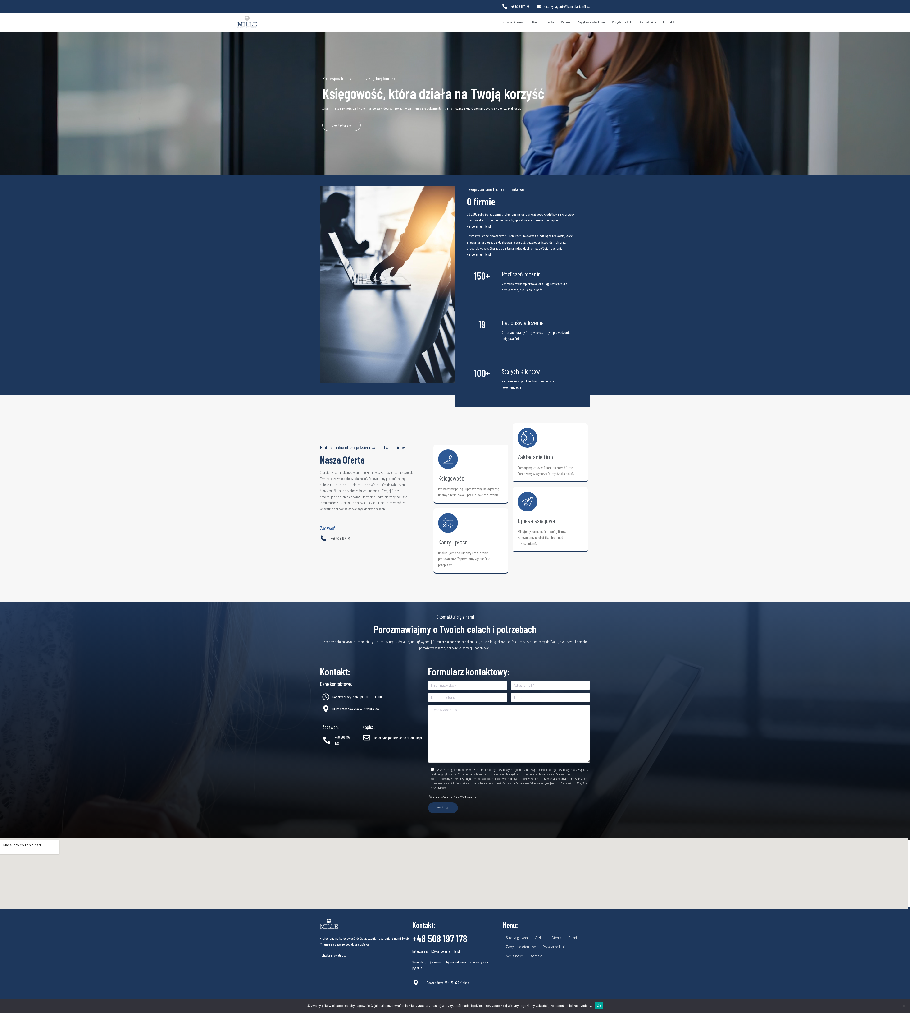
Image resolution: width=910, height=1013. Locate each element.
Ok (599, 1006)
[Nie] (904, 1006)
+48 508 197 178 (439, 938)
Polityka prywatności (333, 955)
